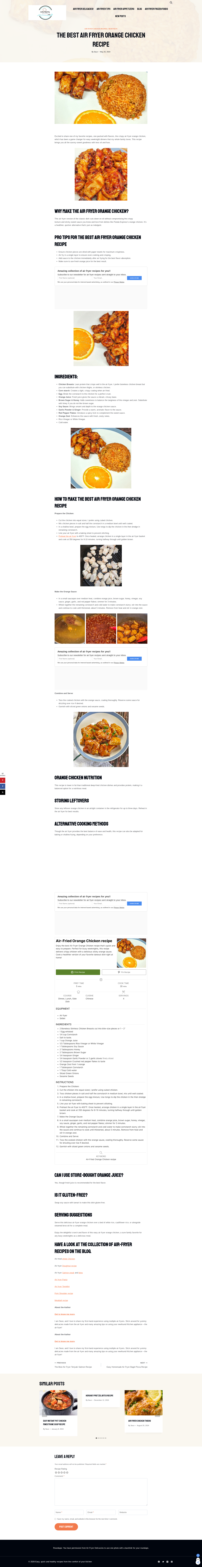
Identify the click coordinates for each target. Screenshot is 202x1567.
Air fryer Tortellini (62, 1286)
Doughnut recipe (69, 1266)
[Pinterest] (172, 1562)
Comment (59, 1476)
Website (123, 1512)
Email (91, 1512)
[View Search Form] (171, 2)
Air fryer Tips (103, 9)
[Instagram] (167, 1562)
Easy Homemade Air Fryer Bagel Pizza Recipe (127, 1365)
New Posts (120, 16)
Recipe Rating (61, 1469)
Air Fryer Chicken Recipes (96, 29)
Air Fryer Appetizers (123, 9)
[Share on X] (2, 792)
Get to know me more (65, 1314)
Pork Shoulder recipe (64, 1293)
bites (81, 1273)
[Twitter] (163, 1562)
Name (59, 1512)
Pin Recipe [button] (125, 972)
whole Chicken (68, 1259)
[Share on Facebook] (2, 786)
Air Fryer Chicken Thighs (139, 1420)
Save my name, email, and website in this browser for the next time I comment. (87, 1519)
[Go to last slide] (44, 1413)
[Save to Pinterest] (2, 780)
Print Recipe (79, 972)
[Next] (157, 1413)
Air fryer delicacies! (83, 9)
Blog (139, 9)
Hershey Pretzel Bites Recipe (99, 1395)
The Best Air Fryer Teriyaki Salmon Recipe (73, 1365)
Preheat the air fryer (67, 536)
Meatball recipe (61, 1300)
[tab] (96, 1438)
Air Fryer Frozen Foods (156, 9)
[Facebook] (159, 1562)
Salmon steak (68, 1273)
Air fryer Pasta (61, 1280)
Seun (96, 52)
